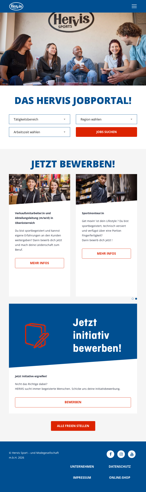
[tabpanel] (73, 49)
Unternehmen (82, 466)
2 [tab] (136, 299)
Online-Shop (119, 477)
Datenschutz (120, 466)
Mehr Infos (39, 263)
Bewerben (73, 402)
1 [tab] (133, 299)
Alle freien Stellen (73, 426)
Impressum (82, 477)
